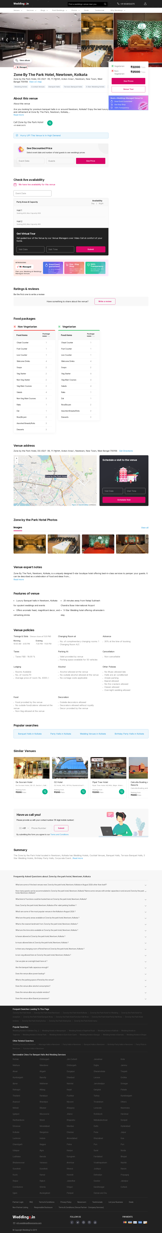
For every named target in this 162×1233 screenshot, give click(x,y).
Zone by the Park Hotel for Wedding (104, 1013)
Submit (91, 249)
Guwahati (17, 1168)
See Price (90, 161)
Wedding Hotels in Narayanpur (54, 1031)
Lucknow (17, 1138)
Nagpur (43, 1144)
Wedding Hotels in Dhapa (136, 1035)
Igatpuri (16, 1114)
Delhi (96, 1126)
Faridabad (98, 1156)
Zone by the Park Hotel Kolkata (75, 1013)
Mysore (70, 1102)
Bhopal (124, 1156)
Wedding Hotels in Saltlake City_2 (26, 1031)
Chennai (70, 1132)
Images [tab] (18, 527)
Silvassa (16, 1126)
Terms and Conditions (59, 834)
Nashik (124, 1162)
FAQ (31, 1202)
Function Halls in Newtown (33, 1048)
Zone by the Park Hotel (22, 1013)
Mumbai (70, 1126)
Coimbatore (18, 1187)
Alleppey (71, 1108)
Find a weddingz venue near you (82, 4)
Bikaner (43, 1108)
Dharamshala (99, 1071)
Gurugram (71, 1156)
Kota (123, 1059)
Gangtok (97, 1089)
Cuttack (124, 1187)
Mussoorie (44, 1114)
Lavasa (97, 1077)
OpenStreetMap (83, 505)
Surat (96, 1150)
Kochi (15, 1175)
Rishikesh (98, 1114)
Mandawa (44, 1065)
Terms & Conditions (46, 1202)
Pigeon (74, 505)
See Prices (128, 81)
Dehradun (98, 1175)
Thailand (16, 1096)
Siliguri (70, 1187)
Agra (42, 1150)
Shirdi (42, 1120)
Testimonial (99, 10)
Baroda (43, 1156)
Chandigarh (17, 1144)
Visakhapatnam (100, 1162)
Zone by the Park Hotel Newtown (47, 1013)
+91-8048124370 (20, 125)
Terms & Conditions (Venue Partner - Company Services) (81, 1207)
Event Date (21, 193)
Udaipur (16, 1150)
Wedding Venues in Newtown (24, 1044)
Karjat (69, 1089)
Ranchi (123, 1168)
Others (124, 1102)
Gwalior (97, 1181)
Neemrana (125, 1108)
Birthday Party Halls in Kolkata (129, 734)
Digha (96, 1065)
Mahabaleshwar (101, 1120)
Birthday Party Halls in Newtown (120, 1044)
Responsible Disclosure (43, 1207)
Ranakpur (44, 1096)
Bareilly (43, 1077)
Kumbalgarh (18, 1077)
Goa (122, 1138)
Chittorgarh (44, 1059)
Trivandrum (98, 1102)
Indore (42, 1138)
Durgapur (71, 1071)
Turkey (96, 1096)
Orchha (124, 1077)
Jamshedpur (99, 1083)
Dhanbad (70, 1077)
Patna (69, 1144)
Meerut (70, 1168)
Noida (123, 1150)
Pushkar (70, 1096)
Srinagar (124, 1083)
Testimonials (97, 1202)
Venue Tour (128, 89)
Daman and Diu (100, 1193)
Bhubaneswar (19, 1162)
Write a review (105, 301)
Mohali (16, 1108)
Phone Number (38, 828)
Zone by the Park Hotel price (60, 1021)
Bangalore (44, 1132)
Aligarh (43, 1071)
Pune (96, 1132)
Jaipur (123, 1132)
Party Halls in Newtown (72, 1044)
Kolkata (16, 1132)
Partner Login (18, 1202)
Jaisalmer (98, 1059)
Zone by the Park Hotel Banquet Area (38, 1017)
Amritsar (70, 1162)
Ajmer (15, 1083)
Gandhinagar (99, 1187)
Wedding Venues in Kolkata (93, 734)
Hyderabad (125, 1126)
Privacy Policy (65, 1202)
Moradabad (45, 1126)
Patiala (124, 1089)
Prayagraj (125, 1175)
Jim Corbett (72, 1059)
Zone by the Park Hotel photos (34, 1021)
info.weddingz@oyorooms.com (29, 1223)
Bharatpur (44, 1102)
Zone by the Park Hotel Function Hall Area (72, 1017)
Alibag (42, 1089)
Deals (86, 10)
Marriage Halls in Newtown (49, 1044)
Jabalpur (124, 1181)
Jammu (124, 1065)
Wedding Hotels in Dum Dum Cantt (63, 1035)
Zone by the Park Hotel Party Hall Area (107, 1017)
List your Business (116, 1202)
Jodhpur (97, 1168)
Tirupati (124, 1071)
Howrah (70, 1175)
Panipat (70, 1193)
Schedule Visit (123, 500)
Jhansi (70, 1114)
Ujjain (15, 1193)
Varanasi (43, 1162)
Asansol (16, 1102)
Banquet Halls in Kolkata (30, 734)
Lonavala (98, 1108)
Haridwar (124, 1114)
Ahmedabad (72, 1138)
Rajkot (42, 1181)
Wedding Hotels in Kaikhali (108, 1031)
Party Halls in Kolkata (60, 734)
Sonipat (124, 1120)
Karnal (42, 1175)
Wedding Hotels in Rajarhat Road (82, 1031)
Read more (19, 114)
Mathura (16, 1065)
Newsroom (81, 1202)
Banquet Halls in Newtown (94, 1044)
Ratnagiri (16, 1089)
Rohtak (16, 1059)
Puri (95, 1144)
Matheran (44, 1083)
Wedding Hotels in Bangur (90, 1035)
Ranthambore (18, 1120)
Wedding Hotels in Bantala (113, 1035)
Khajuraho (71, 1120)
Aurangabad (45, 1193)
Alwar (15, 1071)
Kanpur (70, 1150)
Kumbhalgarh (126, 1096)
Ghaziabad (98, 1138)
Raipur (15, 1181)
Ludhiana (17, 1156)
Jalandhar (71, 1181)
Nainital (70, 1083)
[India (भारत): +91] (23, 828)
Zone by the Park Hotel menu (85, 1021)
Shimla (43, 1187)
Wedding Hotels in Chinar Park (34, 1035)
